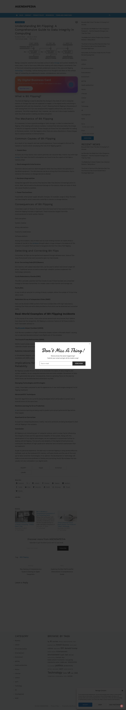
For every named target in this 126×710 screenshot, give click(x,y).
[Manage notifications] (121, 705)
